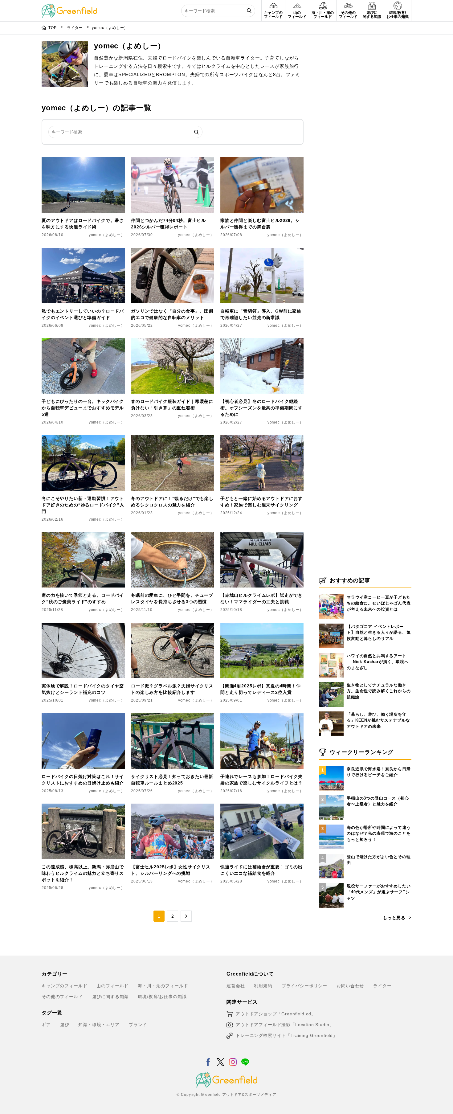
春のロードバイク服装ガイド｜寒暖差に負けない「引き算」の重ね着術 (172, 404)
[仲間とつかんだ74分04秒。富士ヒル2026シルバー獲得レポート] (172, 160)
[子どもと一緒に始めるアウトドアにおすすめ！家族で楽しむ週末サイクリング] (262, 438)
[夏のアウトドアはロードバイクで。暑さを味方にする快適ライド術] (83, 160)
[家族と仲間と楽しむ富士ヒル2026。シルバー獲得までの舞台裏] (262, 160)
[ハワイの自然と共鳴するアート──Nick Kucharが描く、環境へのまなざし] (331, 652)
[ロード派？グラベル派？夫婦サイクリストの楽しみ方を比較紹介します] (172, 626)
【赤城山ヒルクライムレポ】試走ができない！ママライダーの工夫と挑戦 (261, 598)
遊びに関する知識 (110, 996)
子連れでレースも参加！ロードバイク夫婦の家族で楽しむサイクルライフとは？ (261, 779)
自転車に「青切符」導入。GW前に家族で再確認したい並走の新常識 (260, 314)
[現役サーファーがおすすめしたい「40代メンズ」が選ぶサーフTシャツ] (331, 883)
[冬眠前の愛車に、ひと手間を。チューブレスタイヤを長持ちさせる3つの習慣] (172, 536)
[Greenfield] (69, 7)
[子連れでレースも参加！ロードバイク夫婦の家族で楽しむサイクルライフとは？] (262, 717)
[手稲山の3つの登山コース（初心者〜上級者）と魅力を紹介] (331, 795)
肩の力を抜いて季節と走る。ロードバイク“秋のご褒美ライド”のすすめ (83, 598)
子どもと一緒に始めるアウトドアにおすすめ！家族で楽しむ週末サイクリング (261, 501)
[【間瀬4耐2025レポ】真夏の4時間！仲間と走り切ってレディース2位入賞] (262, 626)
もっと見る (394, 917)
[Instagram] (233, 1058)
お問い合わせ (350, 985)
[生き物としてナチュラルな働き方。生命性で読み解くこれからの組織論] (331, 682)
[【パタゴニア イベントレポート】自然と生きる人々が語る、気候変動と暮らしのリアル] (331, 623)
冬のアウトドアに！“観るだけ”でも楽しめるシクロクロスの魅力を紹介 (172, 501)
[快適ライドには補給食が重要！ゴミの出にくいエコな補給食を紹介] (262, 807)
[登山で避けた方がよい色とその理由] (331, 853)
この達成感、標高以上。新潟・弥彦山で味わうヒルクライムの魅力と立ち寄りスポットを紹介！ (83, 873)
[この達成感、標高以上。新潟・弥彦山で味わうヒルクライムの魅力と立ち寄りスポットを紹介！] (83, 807)
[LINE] (245, 1058)
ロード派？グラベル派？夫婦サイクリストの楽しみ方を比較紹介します (172, 689)
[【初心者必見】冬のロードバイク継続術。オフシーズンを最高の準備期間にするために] (262, 341)
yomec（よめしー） (107, 235)
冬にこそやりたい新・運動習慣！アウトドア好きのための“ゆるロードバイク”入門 (83, 505)
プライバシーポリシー (304, 985)
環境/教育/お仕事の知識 (162, 996)
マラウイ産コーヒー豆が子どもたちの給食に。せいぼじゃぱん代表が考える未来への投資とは (379, 603)
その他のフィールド (62, 996)
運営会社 (235, 985)
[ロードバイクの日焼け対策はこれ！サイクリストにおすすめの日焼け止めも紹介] (83, 717)
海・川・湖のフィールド (163, 985)
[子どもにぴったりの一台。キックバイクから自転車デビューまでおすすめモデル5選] (83, 341)
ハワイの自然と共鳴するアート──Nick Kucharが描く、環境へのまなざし (378, 661)
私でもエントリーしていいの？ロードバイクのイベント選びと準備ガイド (83, 314)
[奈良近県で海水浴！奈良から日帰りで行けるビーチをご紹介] (331, 766)
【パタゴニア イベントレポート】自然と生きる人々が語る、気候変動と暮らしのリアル (379, 632)
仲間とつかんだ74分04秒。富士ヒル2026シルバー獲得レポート (168, 223)
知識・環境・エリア (99, 1024)
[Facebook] (208, 1058)
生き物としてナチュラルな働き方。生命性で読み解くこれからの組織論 (379, 691)
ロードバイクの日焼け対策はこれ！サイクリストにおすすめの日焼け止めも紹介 (83, 779)
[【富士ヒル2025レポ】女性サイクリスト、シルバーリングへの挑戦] (172, 807)
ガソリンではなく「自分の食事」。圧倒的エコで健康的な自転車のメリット (172, 314)
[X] (220, 1058)
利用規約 (263, 985)
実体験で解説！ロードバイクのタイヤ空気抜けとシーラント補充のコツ (83, 689)
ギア (46, 1024)
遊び (64, 1024)
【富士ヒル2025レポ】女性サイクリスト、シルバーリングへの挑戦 (170, 870)
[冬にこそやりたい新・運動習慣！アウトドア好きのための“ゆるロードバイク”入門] (83, 438)
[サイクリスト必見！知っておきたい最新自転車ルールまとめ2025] (172, 717)
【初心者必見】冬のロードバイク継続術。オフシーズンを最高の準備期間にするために (261, 408)
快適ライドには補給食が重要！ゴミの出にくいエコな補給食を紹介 (261, 870)
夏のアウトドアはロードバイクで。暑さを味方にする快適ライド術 (83, 223)
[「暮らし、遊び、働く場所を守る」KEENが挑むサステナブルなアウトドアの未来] (331, 711)
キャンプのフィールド (64, 985)
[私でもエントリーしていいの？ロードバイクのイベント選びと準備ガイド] (83, 251)
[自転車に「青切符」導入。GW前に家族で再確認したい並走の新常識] (262, 251)
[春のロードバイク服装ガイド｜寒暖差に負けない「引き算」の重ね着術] (172, 341)
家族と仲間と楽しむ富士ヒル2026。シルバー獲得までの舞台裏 (260, 223)
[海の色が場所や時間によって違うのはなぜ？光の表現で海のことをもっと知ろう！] (331, 824)
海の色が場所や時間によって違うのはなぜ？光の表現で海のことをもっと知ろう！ (379, 833)
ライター (75, 28)
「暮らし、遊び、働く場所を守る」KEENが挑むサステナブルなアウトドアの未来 (378, 720)
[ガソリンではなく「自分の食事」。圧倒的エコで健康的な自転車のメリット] (172, 251)
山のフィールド (112, 985)
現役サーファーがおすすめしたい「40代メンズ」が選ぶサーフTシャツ (379, 892)
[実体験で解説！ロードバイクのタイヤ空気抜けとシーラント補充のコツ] (83, 626)
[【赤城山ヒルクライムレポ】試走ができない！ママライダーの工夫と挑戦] (262, 536)
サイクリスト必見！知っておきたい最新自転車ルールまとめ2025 (172, 779)
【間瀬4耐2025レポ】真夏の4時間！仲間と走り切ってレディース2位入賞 (260, 689)
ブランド (138, 1024)
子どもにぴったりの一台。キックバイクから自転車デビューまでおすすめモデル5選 (83, 408)
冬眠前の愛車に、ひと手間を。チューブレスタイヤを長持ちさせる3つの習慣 (172, 598)
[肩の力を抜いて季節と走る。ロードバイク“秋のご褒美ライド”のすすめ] (83, 536)
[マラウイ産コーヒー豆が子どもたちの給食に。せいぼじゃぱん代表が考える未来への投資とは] (331, 594)
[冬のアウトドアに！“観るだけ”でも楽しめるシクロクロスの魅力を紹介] (172, 438)
